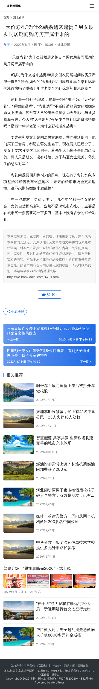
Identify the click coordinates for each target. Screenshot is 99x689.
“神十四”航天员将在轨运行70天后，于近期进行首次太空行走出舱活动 (65, 606)
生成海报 (17, 311)
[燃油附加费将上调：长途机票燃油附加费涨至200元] (18, 470)
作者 (6, 45)
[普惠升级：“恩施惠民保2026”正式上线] (49, 581)
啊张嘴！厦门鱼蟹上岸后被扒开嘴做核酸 (65, 388)
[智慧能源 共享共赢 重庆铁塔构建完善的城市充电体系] (18, 444)
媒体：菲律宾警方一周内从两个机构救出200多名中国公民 (65, 519)
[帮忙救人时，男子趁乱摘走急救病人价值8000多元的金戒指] (18, 636)
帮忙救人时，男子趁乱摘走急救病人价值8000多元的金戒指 (65, 632)
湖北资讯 (63, 45)
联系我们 (42, 665)
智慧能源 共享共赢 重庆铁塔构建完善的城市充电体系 (64, 441)
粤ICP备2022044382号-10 (75, 678)
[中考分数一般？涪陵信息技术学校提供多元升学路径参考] (18, 549)
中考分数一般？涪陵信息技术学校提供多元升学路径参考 (65, 545)
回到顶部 (82, 665)
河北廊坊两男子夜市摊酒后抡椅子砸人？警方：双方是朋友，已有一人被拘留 (65, 493)
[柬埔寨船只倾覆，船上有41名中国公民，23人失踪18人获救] (18, 418)
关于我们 (29, 665)
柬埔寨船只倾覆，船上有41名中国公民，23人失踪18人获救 (65, 414)
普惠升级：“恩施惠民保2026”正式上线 (37, 568)
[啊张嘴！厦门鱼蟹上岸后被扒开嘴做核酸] (18, 392)
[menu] (92, 6)
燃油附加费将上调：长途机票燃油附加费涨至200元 (65, 467)
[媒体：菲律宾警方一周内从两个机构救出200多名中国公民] (18, 523)
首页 (6, 17)
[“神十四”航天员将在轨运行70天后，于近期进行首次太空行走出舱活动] (18, 610)
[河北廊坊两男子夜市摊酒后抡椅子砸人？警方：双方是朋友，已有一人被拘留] (18, 497)
